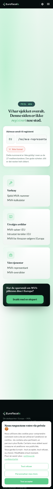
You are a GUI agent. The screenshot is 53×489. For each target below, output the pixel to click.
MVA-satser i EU (16, 229)
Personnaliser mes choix (26, 474)
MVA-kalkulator (16, 200)
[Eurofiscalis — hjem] (11, 4)
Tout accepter (26, 481)
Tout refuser (26, 466)
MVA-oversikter (16, 272)
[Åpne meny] (48, 4)
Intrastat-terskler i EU (19, 234)
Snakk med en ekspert (25, 299)
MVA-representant (17, 267)
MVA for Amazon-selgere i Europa (25, 238)
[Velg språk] (42, 4)
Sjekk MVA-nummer (18, 195)
